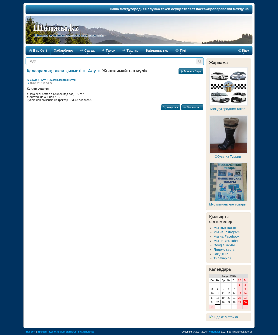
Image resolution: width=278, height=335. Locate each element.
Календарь (220, 269)
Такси (108, 52)
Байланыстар (156, 52)
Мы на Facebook (226, 236)
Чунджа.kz (213, 331)
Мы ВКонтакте (225, 228)
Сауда (87, 52)
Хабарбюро (63, 52)
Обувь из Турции (228, 156)
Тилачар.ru (222, 258)
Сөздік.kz (221, 254)
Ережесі (42, 331)
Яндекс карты (224, 249)
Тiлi (182, 52)
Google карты (224, 245)
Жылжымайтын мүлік (63, 79)
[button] (199, 61)
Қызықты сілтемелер (220, 219)
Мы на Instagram (227, 232)
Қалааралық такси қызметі (54, 70)
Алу (92, 70)
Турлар (130, 52)
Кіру (243, 52)
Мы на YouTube (226, 241)
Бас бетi (38, 50)
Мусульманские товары (227, 204)
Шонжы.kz (56, 28)
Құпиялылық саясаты (62, 331)
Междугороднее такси (227, 109)
